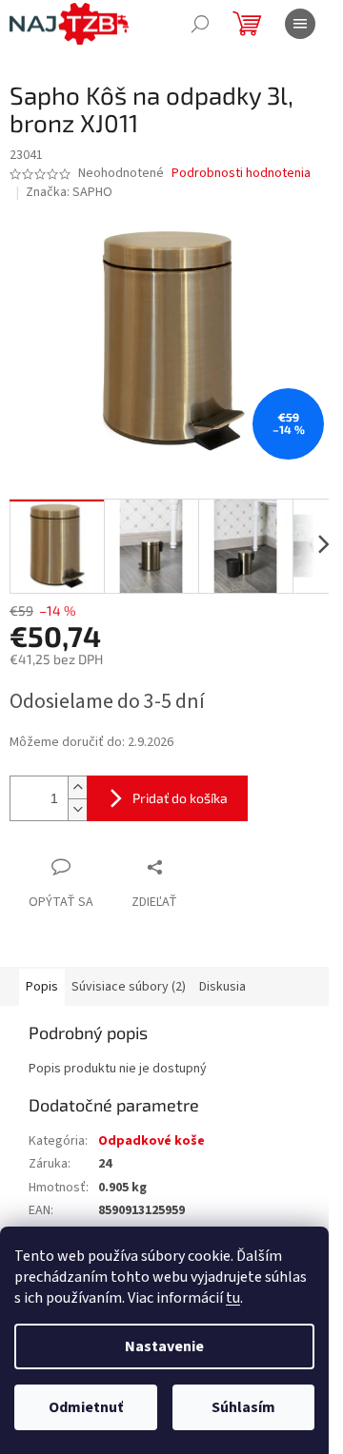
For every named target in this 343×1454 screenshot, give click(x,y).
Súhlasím (243, 1407)
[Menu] (300, 24)
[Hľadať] (200, 24)
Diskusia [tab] (222, 986)
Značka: (69, 192)
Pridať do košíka (180, 798)
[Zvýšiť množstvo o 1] (77, 787)
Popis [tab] (42, 986)
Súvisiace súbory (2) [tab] (128, 986)
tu (233, 1297)
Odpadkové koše (151, 1140)
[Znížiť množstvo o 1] (77, 809)
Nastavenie (164, 1346)
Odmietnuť (86, 1407)
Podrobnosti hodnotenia (241, 174)
